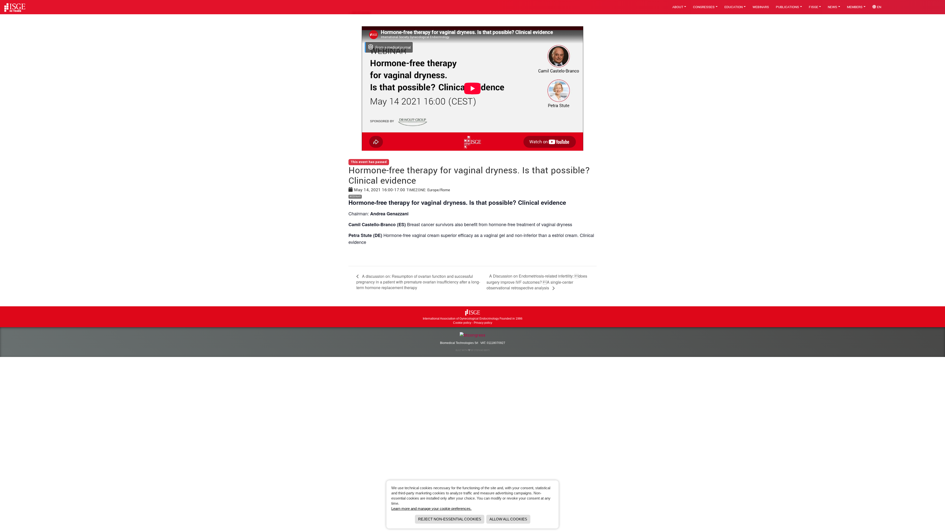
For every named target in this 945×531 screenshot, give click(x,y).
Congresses (704, 7)
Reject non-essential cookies (449, 519)
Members (855, 7)
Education (733, 7)
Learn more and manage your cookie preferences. (431, 508)
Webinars (761, 7)
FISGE (813, 7)
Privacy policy (483, 322)
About (677, 7)
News (832, 7)
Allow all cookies (508, 519)
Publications (787, 7)
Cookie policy (462, 322)
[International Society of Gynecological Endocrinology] (472, 312)
